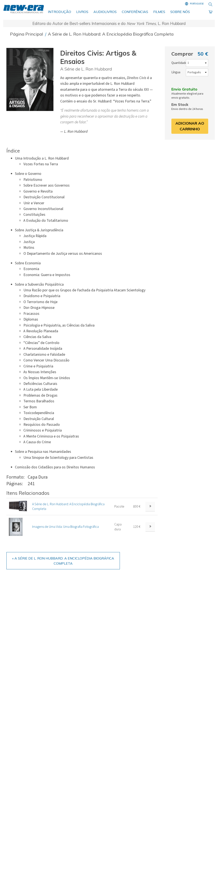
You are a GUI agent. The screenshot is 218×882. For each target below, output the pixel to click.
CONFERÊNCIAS (135, 12)
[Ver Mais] (150, 506)
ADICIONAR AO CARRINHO (189, 126)
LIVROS (82, 12)
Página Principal (27, 34)
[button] (31, 79)
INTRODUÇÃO (59, 12)
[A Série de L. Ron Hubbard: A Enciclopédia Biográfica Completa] (18, 506)
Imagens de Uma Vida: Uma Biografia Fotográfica (65, 526)
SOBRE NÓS (180, 12)
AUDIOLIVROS (105, 12)
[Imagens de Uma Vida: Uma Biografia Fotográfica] (16, 526)
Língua (175, 72)
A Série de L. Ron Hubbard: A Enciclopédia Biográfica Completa (111, 34)
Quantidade (179, 63)
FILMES (159, 12)
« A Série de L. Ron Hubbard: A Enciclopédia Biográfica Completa (63, 560)
